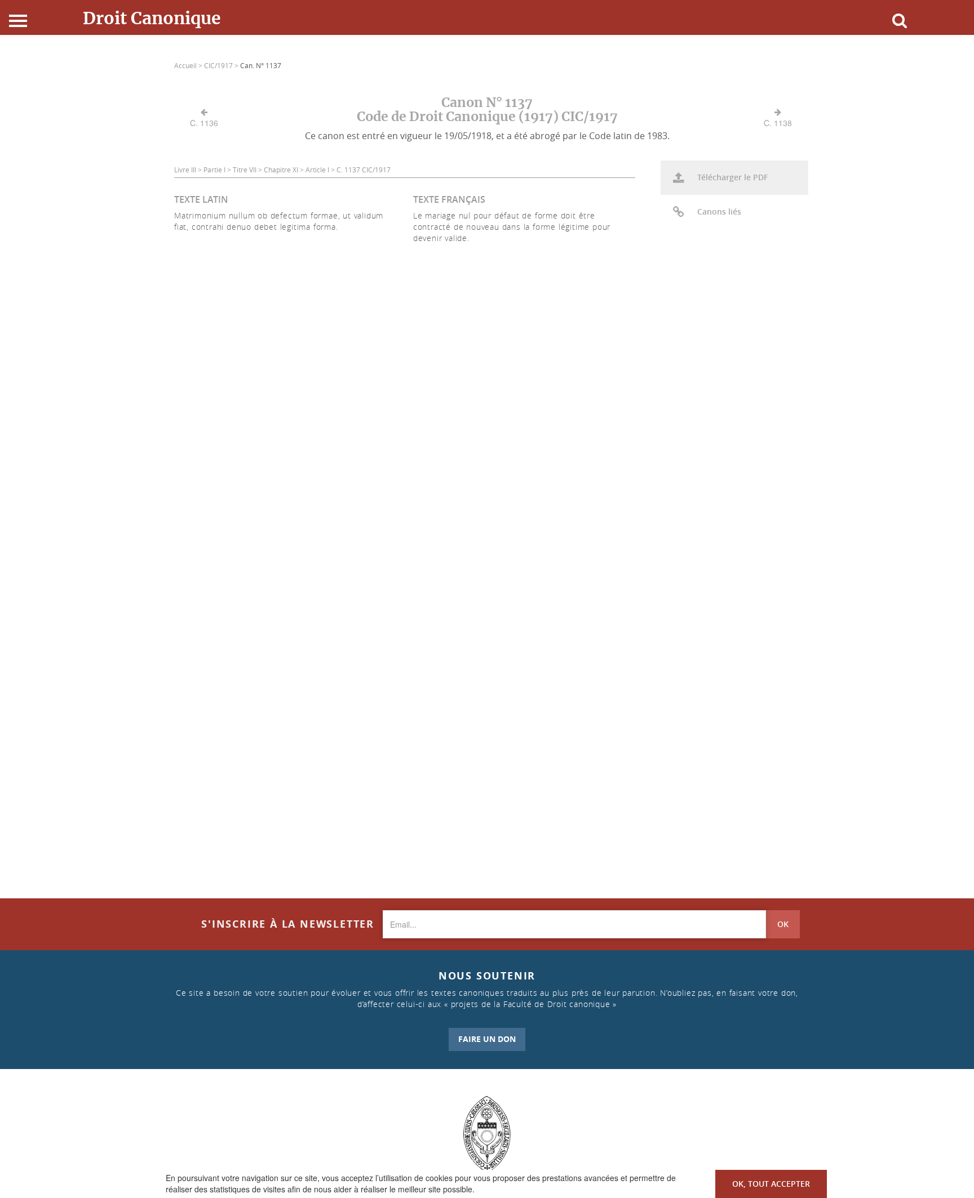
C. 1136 (204, 122)
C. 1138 (778, 122)
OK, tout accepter (771, 1183)
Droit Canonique (152, 18)
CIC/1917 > (222, 65)
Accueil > (189, 65)
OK (783, 924)
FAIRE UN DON (487, 1039)
